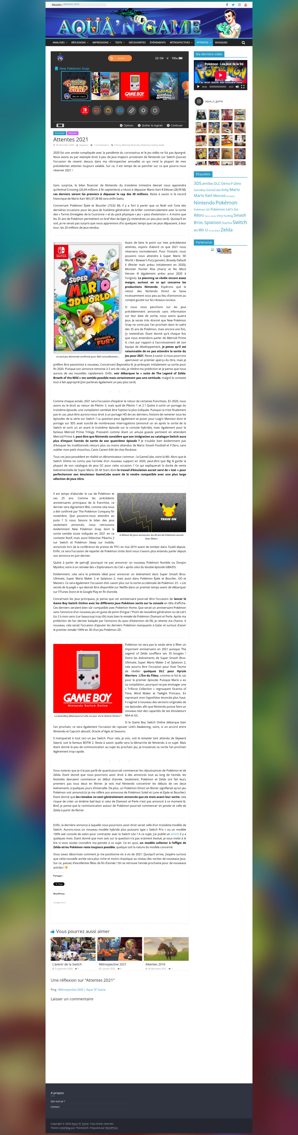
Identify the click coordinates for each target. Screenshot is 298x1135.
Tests (118, 42)
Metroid (125, 144)
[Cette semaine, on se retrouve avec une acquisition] (201, 153)
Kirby (225, 190)
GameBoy (200, 190)
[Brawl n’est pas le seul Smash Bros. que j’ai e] (240, 153)
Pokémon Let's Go (224, 209)
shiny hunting (225, 215)
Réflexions (78, 42)
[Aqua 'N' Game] (149, 10)
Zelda (161, 144)
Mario (235, 189)
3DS (197, 183)
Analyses (59, 42)
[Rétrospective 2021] (119, 939)
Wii (196, 230)
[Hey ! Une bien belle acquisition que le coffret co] (214, 114)
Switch (154, 144)
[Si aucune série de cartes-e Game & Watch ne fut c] (201, 127)
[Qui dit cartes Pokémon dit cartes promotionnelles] (240, 114)
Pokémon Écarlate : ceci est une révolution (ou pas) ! (81, 6)
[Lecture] (198, 86)
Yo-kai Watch (214, 230)
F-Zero (117, 144)
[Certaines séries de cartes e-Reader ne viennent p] (227, 127)
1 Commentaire (101, 144)
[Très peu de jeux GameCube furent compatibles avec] (240, 127)
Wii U (203, 229)
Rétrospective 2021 (112, 964)
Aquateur (84, 144)
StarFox (227, 223)
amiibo (207, 183)
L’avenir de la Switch (67, 964)
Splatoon (212, 222)
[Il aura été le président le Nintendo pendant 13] (240, 140)
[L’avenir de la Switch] (73, 939)
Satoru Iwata (210, 216)
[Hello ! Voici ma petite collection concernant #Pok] (227, 114)
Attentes (202, 42)
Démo (225, 183)
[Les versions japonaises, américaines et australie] (201, 140)
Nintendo (135, 144)
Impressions (100, 42)
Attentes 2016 (155, 964)
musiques (230, 196)
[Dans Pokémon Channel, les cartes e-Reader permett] (214, 127)
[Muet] (237, 86)
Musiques (221, 42)
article (175, 834)
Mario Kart (203, 195)
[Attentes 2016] (166, 939)
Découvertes (137, 42)
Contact (55, 1106)
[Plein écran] (243, 86)
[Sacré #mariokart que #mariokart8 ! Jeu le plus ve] (227, 140)
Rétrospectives (180, 42)
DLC (217, 183)
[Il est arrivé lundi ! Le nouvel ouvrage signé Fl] (227, 153)
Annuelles (59, 133)
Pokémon (145, 144)
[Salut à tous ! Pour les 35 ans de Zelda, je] (214, 153)
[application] (220, 75)
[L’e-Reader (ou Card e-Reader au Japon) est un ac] (214, 140)
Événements (158, 42)
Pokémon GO (202, 209)
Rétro (199, 215)
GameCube (213, 190)
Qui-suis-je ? (58, 1101)
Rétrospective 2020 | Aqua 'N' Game (82, 990)
